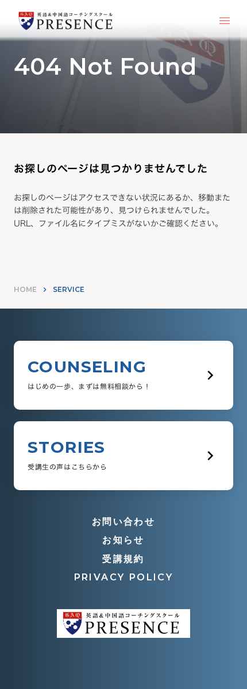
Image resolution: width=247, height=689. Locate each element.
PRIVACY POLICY (123, 577)
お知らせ (123, 539)
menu (224, 21)
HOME (25, 289)
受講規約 (123, 558)
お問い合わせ (123, 521)
